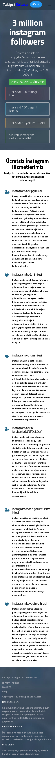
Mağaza (6, 714)
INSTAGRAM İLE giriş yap (28, 82)
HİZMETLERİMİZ (10, 683)
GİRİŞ (37, 4)
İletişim (44, 750)
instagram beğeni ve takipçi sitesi (20, 677)
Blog (4, 691)
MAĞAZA (6, 687)
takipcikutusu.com (31, 696)
